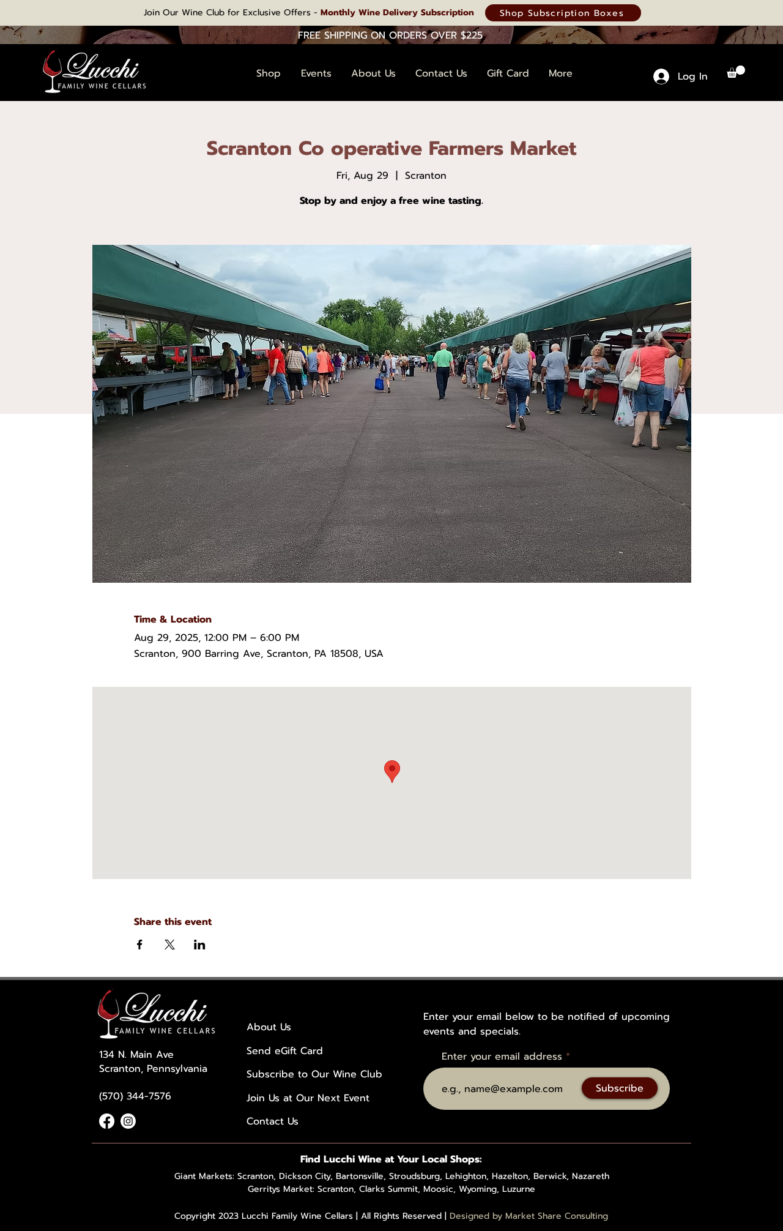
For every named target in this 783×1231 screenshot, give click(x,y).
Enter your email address (502, 1056)
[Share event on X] (170, 944)
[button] (736, 71)
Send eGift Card (285, 1051)
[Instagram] (128, 1121)
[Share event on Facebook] (140, 944)
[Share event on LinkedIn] (200, 944)
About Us (269, 1027)
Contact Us (273, 1121)
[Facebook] (106, 1121)
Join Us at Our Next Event (308, 1098)
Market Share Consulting (556, 1216)
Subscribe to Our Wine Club (314, 1074)
